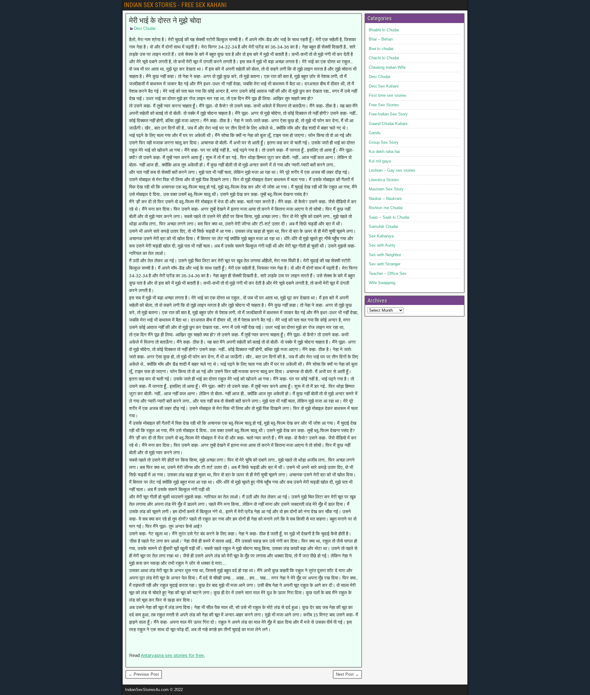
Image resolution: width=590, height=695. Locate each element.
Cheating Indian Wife (387, 67)
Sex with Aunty (382, 245)
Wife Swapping (382, 282)
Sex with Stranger (384, 264)
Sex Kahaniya (381, 236)
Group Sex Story (384, 142)
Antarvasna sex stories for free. (173, 655)
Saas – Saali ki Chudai (389, 217)
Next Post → (347, 674)
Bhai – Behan (381, 39)
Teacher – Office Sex (388, 273)
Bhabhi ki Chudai (384, 30)
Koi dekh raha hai (384, 151)
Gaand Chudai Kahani (388, 123)
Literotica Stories (384, 180)
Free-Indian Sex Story (388, 114)
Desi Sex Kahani (384, 86)
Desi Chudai (144, 28)
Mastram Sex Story (386, 189)
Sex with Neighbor (385, 254)
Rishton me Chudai (386, 207)
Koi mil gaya (380, 161)
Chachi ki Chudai (384, 58)
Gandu (374, 133)
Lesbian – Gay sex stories (392, 170)
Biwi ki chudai (381, 48)
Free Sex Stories (384, 105)
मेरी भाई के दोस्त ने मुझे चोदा (165, 20)
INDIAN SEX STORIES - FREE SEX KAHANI (175, 5)
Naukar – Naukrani (385, 198)
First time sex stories (388, 95)
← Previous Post (143, 674)
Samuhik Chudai (383, 226)
